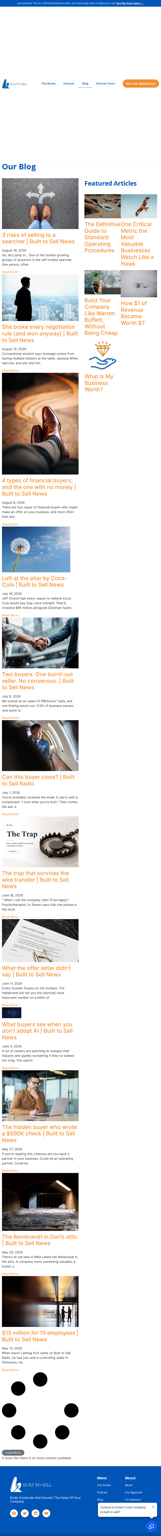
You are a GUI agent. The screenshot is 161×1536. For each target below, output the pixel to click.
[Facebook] (14, 1513)
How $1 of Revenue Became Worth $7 (134, 313)
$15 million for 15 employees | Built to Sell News (40, 1336)
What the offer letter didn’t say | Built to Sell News (36, 971)
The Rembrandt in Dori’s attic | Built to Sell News (40, 1240)
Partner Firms (105, 83)
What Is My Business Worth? (98, 383)
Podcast (68, 83)
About (129, 1485)
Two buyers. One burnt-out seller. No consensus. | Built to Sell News (38, 681)
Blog (85, 83)
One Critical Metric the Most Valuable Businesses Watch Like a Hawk (137, 244)
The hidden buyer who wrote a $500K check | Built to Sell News (39, 1133)
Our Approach (134, 1492)
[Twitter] (25, 1513)
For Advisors (133, 1499)
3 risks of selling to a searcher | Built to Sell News (38, 238)
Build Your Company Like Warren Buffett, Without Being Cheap (101, 316)
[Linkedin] (35, 1513)
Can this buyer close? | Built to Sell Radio (38, 780)
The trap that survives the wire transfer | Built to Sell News (35, 880)
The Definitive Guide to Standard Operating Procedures (102, 237)
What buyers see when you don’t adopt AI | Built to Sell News (37, 1031)
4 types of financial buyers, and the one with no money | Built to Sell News (39, 487)
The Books (48, 83)
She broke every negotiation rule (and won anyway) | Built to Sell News (40, 333)
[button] (13, 1453)
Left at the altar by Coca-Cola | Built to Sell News (34, 581)
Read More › (11, 272)
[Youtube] (46, 1513)
